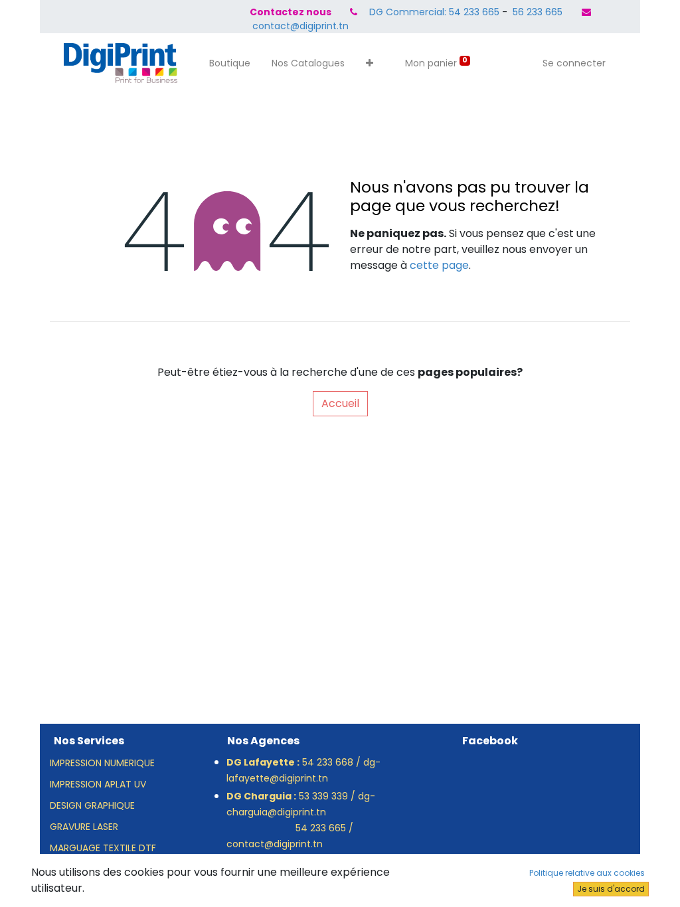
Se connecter (574, 63)
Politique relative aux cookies (587, 872)
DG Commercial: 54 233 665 (434, 12)
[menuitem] (230, 63)
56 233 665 (536, 12)
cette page (439, 265)
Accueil (340, 403)
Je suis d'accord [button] (611, 888)
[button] (369, 63)
